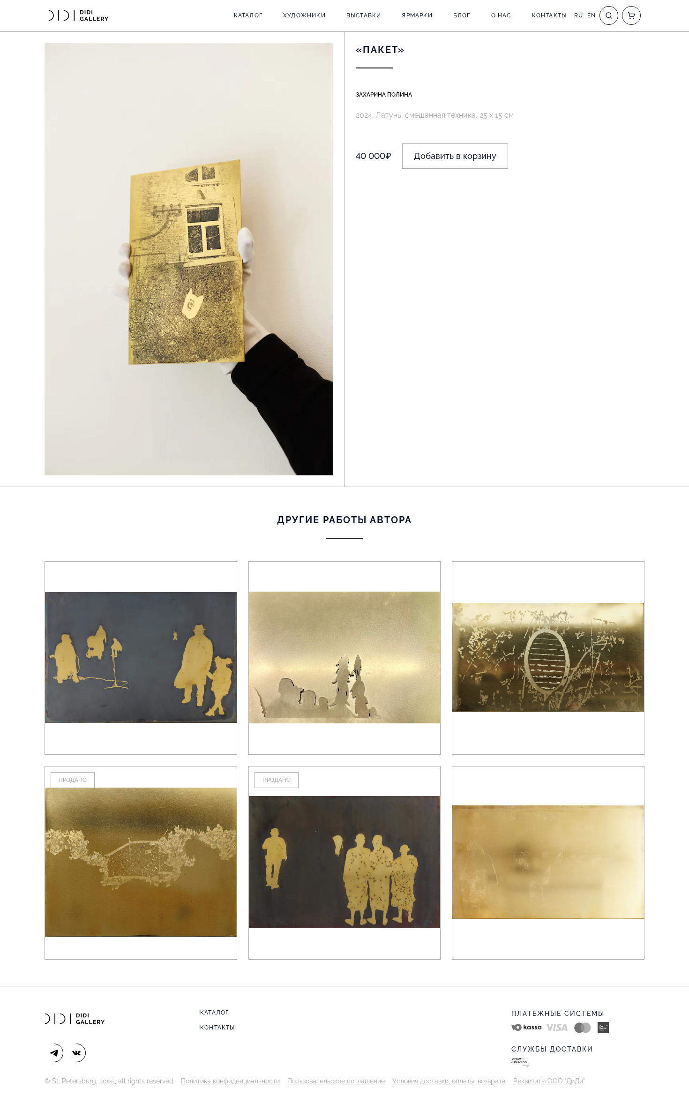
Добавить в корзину (455, 156)
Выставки (364, 15)
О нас (501, 15)
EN (591, 15)
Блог (462, 15)
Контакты (549, 15)
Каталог (248, 15)
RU (578, 15)
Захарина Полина (384, 94)
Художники (304, 15)
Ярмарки (417, 15)
